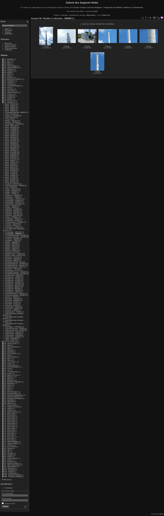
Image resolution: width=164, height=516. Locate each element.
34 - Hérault (8, 352)
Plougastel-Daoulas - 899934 (15, 112)
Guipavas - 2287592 (12, 210)
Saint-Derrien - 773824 (13, 312)
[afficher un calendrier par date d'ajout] (154, 17)
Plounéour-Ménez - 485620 (14, 293)
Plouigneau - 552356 (12, 288)
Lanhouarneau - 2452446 (14, 222)
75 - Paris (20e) (9, 430)
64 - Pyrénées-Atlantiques (13, 395)
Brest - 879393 (10, 179)
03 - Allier (7, 64)
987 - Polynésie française (13, 475)
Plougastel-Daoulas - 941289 (15, 274)
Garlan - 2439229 (11, 190)
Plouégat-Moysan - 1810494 (15, 264)
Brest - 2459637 (10, 149)
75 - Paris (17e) (9, 425)
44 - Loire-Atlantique (11, 367)
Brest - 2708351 (10, 157)
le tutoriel (94, 11)
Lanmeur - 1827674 (12, 224)
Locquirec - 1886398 (12, 239)
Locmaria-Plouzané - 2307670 (16, 237)
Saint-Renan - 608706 (13, 333)
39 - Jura (7, 360)
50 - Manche (8, 377)
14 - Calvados (9, 81)
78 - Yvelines (8, 445)
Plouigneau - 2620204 (13, 285)
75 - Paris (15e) (9, 421)
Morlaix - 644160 (11, 247)
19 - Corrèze (8, 89)
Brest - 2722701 (10, 159)
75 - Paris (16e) (9, 423)
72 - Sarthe (8, 408)
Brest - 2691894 (10, 155)
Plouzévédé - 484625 (12, 307)
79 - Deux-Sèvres (10, 446)
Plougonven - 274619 (12, 278)
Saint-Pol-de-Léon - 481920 (15, 328)
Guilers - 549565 (11, 207)
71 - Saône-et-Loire (11, 407)
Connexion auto (9, 503)
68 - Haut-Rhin (9, 402)
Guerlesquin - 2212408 (13, 204)
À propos (8, 32)
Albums (4, 55)
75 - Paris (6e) (9, 435)
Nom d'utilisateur (8, 493)
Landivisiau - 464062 (12, 220)
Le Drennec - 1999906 (13, 234)
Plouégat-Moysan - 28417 (14, 267)
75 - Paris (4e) (9, 431)
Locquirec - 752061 (12, 240)
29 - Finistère (8, 102)
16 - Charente (9, 84)
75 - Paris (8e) (9, 438)
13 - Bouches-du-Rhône (12, 79)
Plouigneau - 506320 (12, 287)
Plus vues (8, 43)
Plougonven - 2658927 (13, 277)
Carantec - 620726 (11, 184)
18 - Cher (7, 87)
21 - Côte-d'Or (9, 91)
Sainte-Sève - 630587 (12, 337)
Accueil (34, 18)
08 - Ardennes (9, 71)
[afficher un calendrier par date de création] (158, 17)
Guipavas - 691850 (12, 116)
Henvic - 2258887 (11, 217)
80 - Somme (8, 448)
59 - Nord (7, 387)
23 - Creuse (8, 94)
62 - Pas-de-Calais (10, 392)
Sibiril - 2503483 (11, 338)
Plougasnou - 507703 (12, 270)
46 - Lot (6, 370)
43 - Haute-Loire (10, 365)
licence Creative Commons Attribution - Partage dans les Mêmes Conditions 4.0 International (108, 7)
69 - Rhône (8, 403)
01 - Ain (6, 61)
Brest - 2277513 (10, 145)
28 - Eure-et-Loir (10, 101)
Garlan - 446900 (11, 192)
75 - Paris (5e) (9, 433)
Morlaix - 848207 (11, 250)
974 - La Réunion (10, 473)
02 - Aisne (7, 62)
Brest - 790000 (10, 175)
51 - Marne (8, 378)
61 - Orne (7, 390)
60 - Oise (7, 388)
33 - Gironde (8, 350)
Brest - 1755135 (10, 132)
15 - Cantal (8, 82)
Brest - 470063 (10, 114)
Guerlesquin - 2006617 (13, 202)
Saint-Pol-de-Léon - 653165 (15, 330)
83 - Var (7, 451)
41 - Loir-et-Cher (10, 362)
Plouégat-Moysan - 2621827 (15, 265)
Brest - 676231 (10, 104)
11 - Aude (7, 76)
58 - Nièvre (8, 385)
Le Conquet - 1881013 (13, 232)
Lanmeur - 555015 (11, 225)
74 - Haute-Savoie (10, 412)
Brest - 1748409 (10, 130)
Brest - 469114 (10, 167)
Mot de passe (6, 498)
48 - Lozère (8, 373)
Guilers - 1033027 (11, 205)
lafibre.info (106, 15)
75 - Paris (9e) (9, 440)
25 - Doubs (8, 97)
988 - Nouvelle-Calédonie (13, 476)
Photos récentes (10, 45)
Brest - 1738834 (10, 129)
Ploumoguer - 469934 (12, 292)
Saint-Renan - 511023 (13, 332)
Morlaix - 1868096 (11, 242)
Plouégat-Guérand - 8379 (14, 262)
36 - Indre (7, 355)
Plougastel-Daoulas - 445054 (15, 272)
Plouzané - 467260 (12, 302)
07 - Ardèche (8, 69)
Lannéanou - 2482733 (13, 227)
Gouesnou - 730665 (12, 195)
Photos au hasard (11, 48)
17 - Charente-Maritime (12, 86)
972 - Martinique (10, 470)
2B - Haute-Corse (10, 343)
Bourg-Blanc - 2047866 (13, 124)
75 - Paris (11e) (9, 415)
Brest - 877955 (10, 177)
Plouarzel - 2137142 (12, 257)
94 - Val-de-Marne (10, 466)
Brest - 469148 (10, 117)
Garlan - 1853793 (11, 189)
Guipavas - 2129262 (12, 209)
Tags (6, 29)
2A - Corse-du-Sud (10, 342)
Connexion (8, 488)
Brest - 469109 (10, 165)
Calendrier (8, 50)
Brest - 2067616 (10, 142)
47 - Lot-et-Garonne (11, 372)
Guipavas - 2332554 (12, 212)
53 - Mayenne (9, 380)
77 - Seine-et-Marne (11, 443)
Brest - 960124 (10, 182)
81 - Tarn (7, 450)
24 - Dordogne (9, 96)
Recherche (8, 30)
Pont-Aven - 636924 (12, 308)
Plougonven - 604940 (12, 282)
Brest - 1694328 (10, 127)
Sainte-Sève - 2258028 (13, 335)
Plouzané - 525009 (12, 305)
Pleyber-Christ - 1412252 (14, 254)
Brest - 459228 (10, 164)
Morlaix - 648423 (11, 249)
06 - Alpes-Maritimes (11, 67)
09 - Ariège (8, 72)
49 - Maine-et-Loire (11, 375)
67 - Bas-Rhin (9, 400)
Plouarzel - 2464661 (12, 259)
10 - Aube (7, 74)
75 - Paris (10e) (9, 413)
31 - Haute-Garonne (11, 347)
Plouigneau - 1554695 (13, 283)
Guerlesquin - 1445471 (13, 199)
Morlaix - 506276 (11, 245)
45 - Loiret (7, 368)
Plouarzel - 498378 (12, 260)
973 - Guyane (9, 471)
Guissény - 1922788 (12, 215)
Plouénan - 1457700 (12, 269)
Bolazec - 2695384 (11, 122)
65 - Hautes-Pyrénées (11, 397)
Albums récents (10, 46)
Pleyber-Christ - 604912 (13, 255)
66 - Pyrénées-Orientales (13, 398)
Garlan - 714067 (11, 194)
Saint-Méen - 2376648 (13, 327)
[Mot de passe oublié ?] (25, 507)
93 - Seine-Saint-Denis (12, 465)
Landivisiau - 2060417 (13, 219)
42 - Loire (7, 363)
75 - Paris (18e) (9, 426)
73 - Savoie (8, 410)
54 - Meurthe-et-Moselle (12, 382)
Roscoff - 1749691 (11, 310)
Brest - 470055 (10, 174)
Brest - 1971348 (10, 139)
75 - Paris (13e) (9, 418)
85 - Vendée (8, 455)
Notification (9, 34)
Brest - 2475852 (10, 150)
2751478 (8, 119)
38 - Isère (7, 358)
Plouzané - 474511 (11, 303)
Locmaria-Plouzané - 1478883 (16, 235)
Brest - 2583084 (10, 154)
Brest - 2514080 (10, 152)
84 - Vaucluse (9, 453)
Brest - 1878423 (10, 134)
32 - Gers (7, 348)
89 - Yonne (8, 460)
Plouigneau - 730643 (12, 290)
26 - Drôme (8, 99)
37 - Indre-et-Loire (10, 357)
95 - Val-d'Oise (9, 468)
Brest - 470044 (10, 170)
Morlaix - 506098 (11, 244)
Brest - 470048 (10, 172)
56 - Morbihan (9, 383)
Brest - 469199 (10, 169)
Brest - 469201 (10, 107)
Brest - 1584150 (10, 126)
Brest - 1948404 (10, 135)
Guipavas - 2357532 (12, 214)
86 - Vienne (8, 456)
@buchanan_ (91, 15)
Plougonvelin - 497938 (13, 275)
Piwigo (161, 514)
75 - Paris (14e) (9, 420)
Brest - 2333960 (10, 147)
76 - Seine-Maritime (11, 441)
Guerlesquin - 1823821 (13, 200)
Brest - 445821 (10, 160)
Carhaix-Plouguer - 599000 (14, 185)
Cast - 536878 (10, 187)
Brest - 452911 (10, 162)
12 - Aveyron (8, 77)
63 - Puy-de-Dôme (10, 393)
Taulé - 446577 (10, 340)
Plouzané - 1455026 (12, 298)
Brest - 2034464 (10, 140)
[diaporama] (150, 17)
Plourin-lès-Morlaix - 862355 (15, 295)
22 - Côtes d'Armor (10, 92)
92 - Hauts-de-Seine (11, 463)
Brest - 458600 (10, 111)
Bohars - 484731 (11, 121)
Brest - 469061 (10, 106)
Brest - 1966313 (10, 137)
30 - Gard (7, 345)
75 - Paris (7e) (9, 436)
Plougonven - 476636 (12, 280)
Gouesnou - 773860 (12, 197)
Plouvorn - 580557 (11, 297)
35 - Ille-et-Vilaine (10, 353)
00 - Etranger (8, 59)
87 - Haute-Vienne (10, 458)
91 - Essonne (8, 461)
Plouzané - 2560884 (12, 300)
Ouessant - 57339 (11, 252)
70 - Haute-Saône (10, 405)
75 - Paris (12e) (9, 417)
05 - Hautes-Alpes (10, 66)
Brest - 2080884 (10, 144)
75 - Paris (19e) (9, 428)
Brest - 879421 (10, 180)
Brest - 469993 (10, 109)
